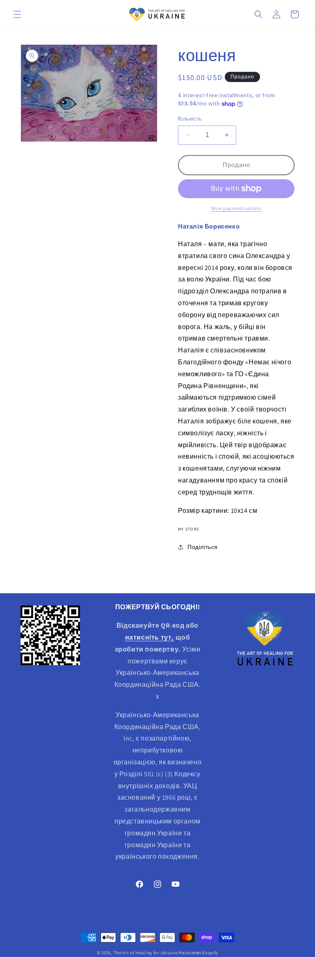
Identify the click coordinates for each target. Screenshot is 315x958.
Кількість (190, 118)
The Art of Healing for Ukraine (146, 953)
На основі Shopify (198, 953)
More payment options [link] (236, 208)
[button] (17, 14)
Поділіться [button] (202, 547)
